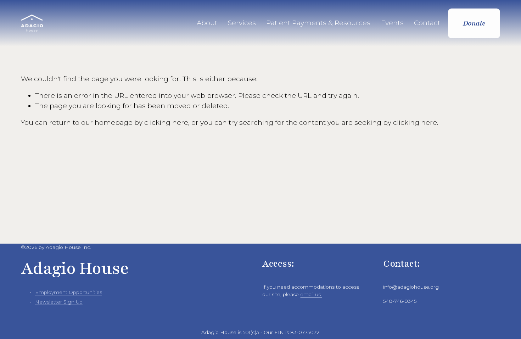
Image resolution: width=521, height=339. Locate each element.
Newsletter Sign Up (59, 302)
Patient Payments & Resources (318, 23)
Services (242, 23)
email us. (311, 294)
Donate (474, 23)
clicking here (166, 122)
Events (392, 23)
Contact (427, 23)
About (207, 23)
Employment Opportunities (68, 292)
